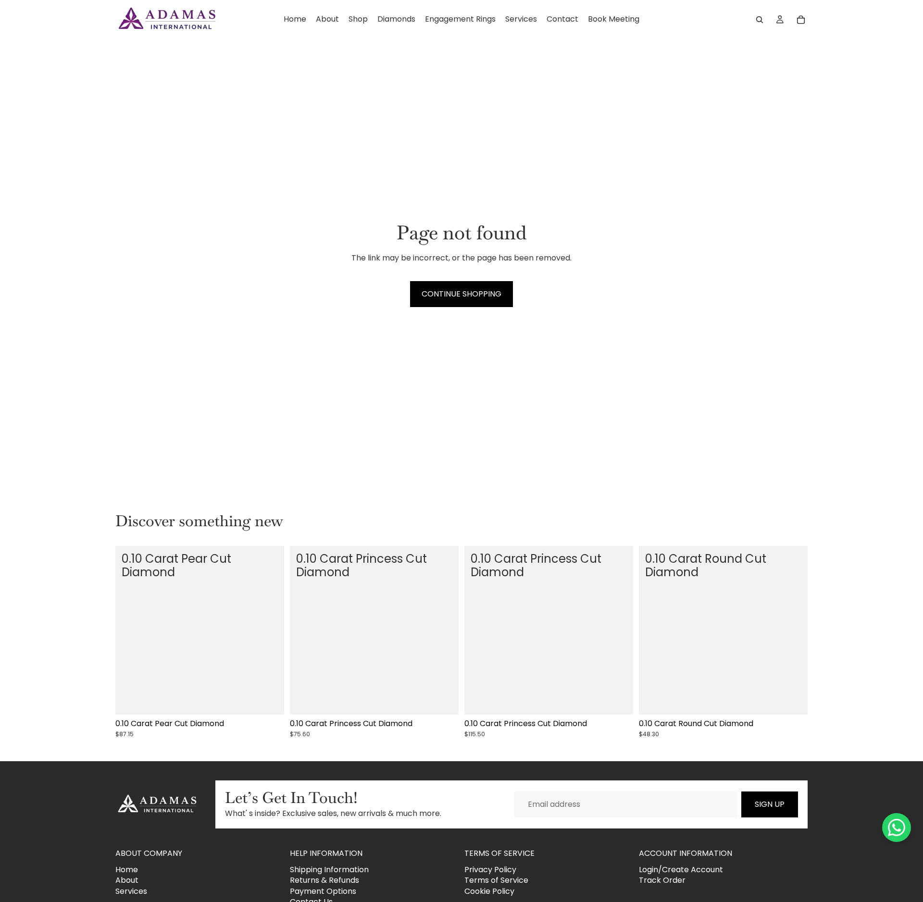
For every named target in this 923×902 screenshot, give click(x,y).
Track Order (662, 880)
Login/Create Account (681, 869)
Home (126, 869)
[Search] (759, 19)
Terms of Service (496, 880)
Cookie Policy (489, 891)
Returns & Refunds (324, 880)
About (126, 880)
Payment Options (323, 891)
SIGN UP (770, 804)
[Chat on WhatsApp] (896, 827)
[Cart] (800, 19)
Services (131, 891)
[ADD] (269, 699)
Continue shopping (461, 293)
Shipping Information (329, 869)
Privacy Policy (490, 869)
